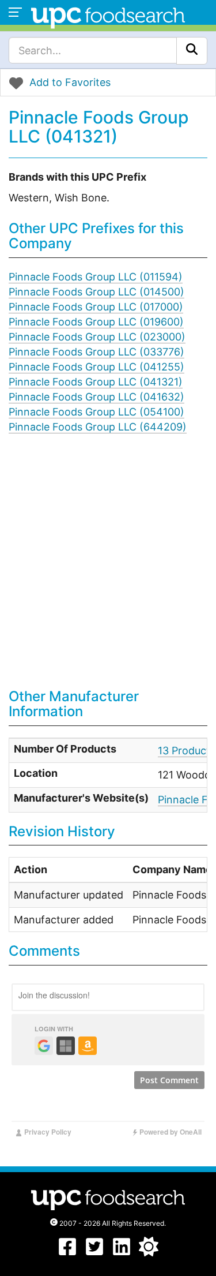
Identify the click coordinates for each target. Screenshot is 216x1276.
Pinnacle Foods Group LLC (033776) (96, 352)
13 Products (186, 750)
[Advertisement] (108, 569)
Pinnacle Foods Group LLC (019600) (96, 322)
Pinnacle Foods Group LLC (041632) (96, 397)
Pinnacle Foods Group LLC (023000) (97, 337)
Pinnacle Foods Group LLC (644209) (98, 427)
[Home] (108, 16)
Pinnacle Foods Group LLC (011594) (96, 277)
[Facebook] (67, 1253)
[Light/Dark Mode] (148, 1253)
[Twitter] (94, 1253)
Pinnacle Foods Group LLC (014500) (96, 292)
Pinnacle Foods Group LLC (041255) (96, 367)
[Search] (191, 51)
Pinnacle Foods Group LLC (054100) (96, 412)
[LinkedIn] (121, 1253)
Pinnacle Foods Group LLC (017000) (96, 307)
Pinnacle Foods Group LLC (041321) (96, 382)
